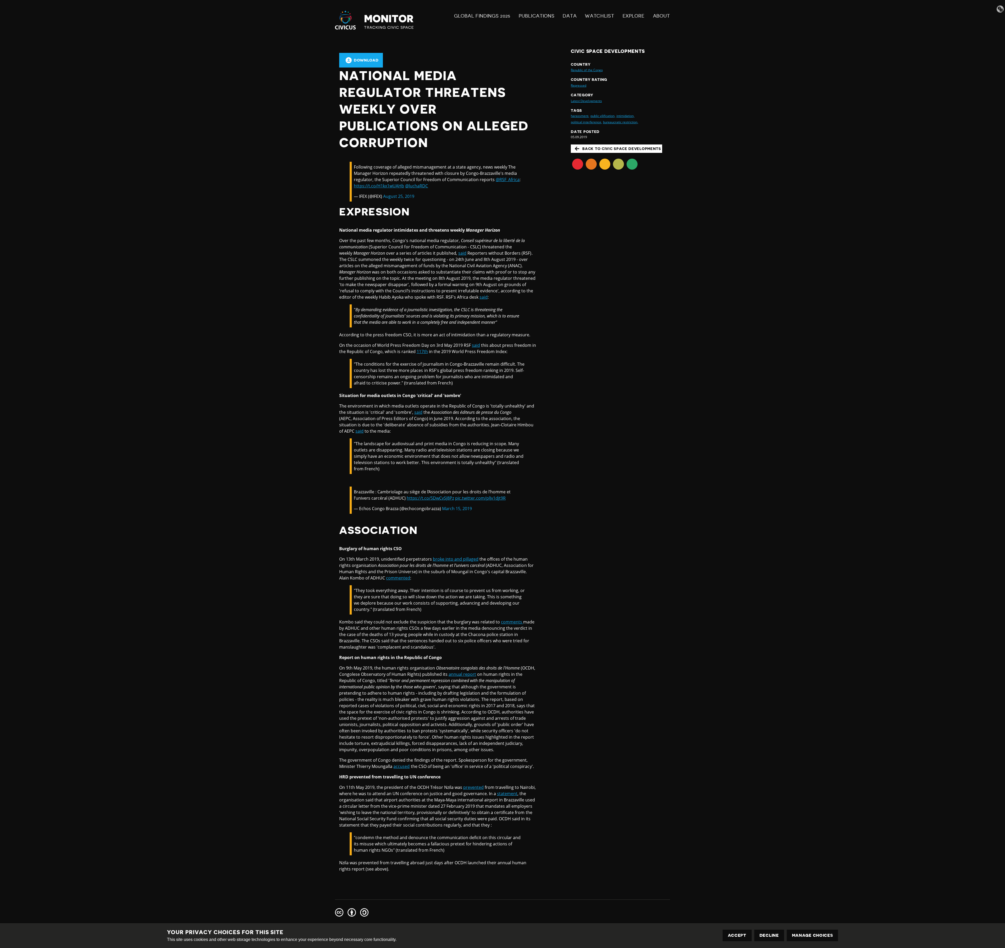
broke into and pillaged (455, 559)
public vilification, (602, 116)
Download (366, 60)
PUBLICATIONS (536, 16)
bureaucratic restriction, (620, 122)
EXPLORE (634, 16)
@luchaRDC (416, 186)
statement (507, 793)
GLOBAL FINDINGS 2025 (482, 16)
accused (401, 766)
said (462, 253)
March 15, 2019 (457, 508)
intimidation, (625, 116)
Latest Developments (586, 101)
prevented (473, 787)
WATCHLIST (599, 16)
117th (422, 351)
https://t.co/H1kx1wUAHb (379, 186)
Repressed (578, 85)
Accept (737, 935)
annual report (462, 674)
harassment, (580, 116)
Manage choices (812, 935)
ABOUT (661, 16)
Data (570, 16)
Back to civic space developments (621, 148)
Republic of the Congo (586, 70)
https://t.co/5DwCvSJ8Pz (430, 498)
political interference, (586, 122)
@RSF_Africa (508, 179)
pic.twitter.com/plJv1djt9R (480, 498)
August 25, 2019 (398, 196)
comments (512, 622)
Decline (769, 935)
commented (398, 578)
